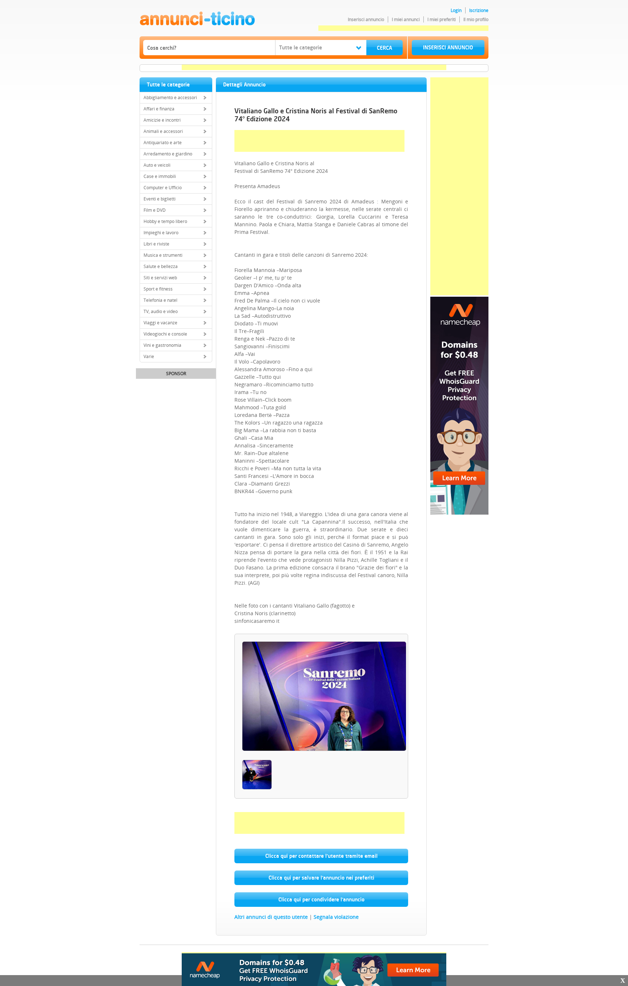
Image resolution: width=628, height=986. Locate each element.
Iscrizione (478, 10)
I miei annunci (406, 19)
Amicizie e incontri (162, 120)
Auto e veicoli (157, 165)
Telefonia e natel (160, 300)
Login (456, 10)
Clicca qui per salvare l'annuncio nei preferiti (321, 878)
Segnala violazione (336, 916)
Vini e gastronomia (162, 345)
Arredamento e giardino (168, 154)
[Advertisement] (403, 28)
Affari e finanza (159, 109)
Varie (149, 356)
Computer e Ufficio (163, 187)
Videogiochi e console (165, 334)
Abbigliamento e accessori (170, 97)
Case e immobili (160, 176)
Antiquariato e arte (163, 142)
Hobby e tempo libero (165, 221)
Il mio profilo (475, 19)
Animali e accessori (163, 131)
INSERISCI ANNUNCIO (448, 47)
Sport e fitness (158, 289)
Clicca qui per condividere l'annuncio (321, 899)
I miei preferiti (441, 19)
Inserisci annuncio (366, 19)
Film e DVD (155, 210)
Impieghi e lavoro (161, 233)
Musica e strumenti (163, 255)
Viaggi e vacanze (160, 323)
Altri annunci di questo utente (271, 916)
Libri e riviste (156, 244)
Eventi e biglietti (160, 199)
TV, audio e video (161, 311)
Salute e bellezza (161, 266)
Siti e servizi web (160, 278)
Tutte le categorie (168, 84)
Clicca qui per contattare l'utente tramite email (321, 856)
